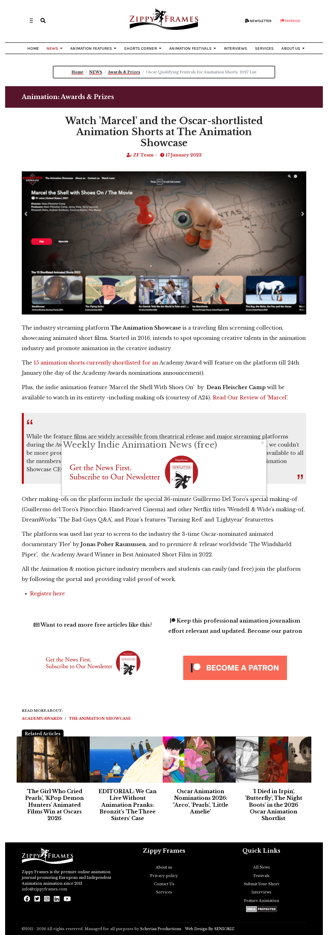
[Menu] (31, 20)
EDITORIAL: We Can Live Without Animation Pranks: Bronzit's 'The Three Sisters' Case (127, 805)
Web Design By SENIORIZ (209, 929)
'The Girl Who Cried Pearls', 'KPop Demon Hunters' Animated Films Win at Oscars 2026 (54, 805)
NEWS (52, 48)
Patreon (292, 21)
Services (164, 892)
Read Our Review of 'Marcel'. (249, 398)
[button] (43, 20)
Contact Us (164, 884)
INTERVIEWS (235, 48)
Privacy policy (164, 875)
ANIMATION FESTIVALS (190, 48)
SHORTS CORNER (140, 48)
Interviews (261, 892)
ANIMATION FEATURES (91, 48)
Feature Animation (261, 900)
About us (164, 867)
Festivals (261, 875)
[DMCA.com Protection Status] (261, 909)
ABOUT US (290, 48)
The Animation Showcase (100, 718)
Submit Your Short (261, 884)
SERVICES (264, 48)
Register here (47, 593)
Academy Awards (42, 718)
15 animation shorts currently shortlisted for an (96, 363)
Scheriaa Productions (160, 929)
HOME (33, 48)
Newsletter (260, 21)
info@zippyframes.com (44, 889)
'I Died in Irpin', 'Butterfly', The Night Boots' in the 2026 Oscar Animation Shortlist (273, 805)
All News (261, 867)
